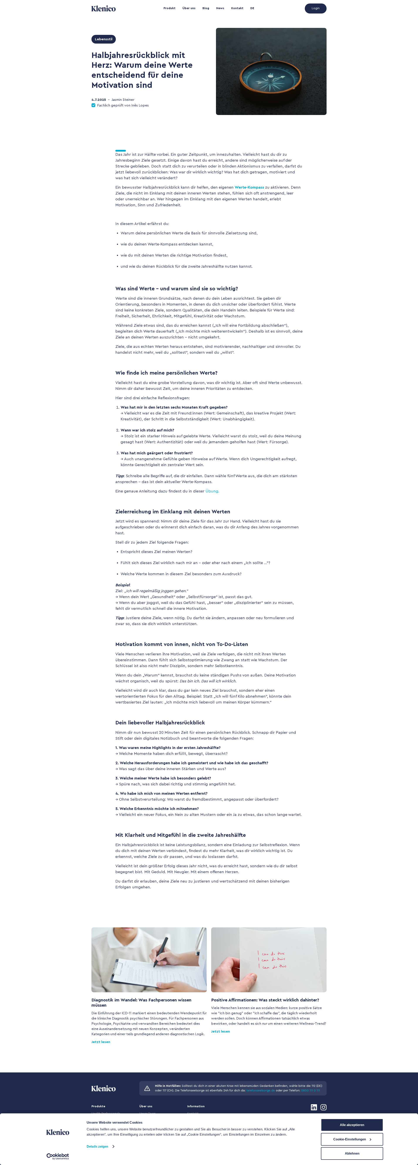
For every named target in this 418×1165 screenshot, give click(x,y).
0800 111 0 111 (310, 1090)
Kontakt (237, 8)
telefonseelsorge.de (260, 1090)
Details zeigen (97, 1146)
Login (316, 8)
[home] (114, 8)
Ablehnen (352, 1153)
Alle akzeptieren (352, 1125)
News (220, 8)
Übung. (212, 491)
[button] (169, 8)
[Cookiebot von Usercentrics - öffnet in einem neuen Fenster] (58, 1156)
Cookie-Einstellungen (349, 1139)
